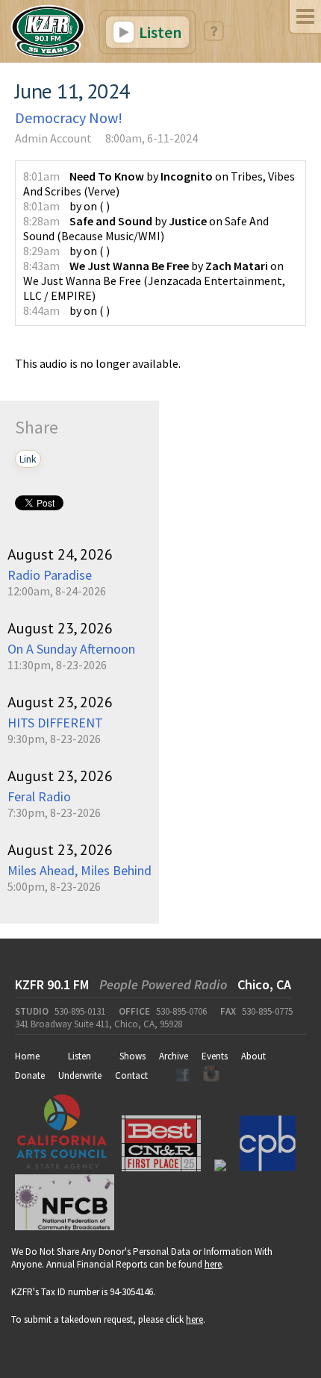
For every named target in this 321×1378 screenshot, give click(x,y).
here (213, 1264)
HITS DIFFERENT (55, 722)
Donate (30, 1075)
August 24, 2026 (60, 554)
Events (215, 1056)
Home (27, 1056)
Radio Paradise (49, 574)
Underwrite (80, 1075)
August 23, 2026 (60, 628)
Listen (158, 32)
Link (28, 459)
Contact (131, 1075)
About (253, 1056)
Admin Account (53, 138)
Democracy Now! (68, 117)
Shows (132, 1056)
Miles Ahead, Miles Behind (79, 870)
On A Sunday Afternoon (71, 648)
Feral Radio (39, 796)
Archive (173, 1056)
